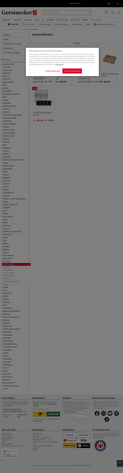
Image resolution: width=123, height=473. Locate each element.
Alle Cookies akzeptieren (72, 71)
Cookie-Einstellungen (53, 71)
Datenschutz (59, 64)
